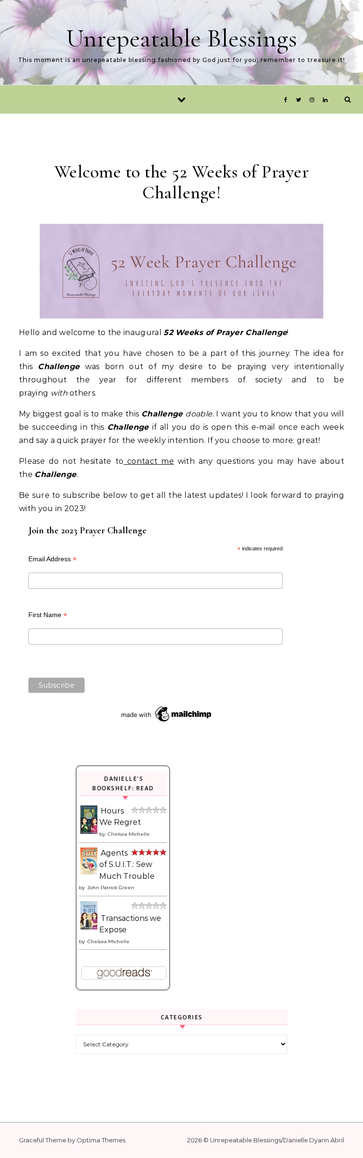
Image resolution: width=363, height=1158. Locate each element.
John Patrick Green (110, 887)
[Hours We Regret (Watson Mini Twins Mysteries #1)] (89, 831)
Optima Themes (101, 1140)
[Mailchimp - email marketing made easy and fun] (167, 721)
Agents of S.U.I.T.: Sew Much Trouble (127, 865)
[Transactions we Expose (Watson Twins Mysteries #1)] (89, 926)
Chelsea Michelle (129, 834)
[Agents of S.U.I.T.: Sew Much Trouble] (89, 871)
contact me (148, 461)
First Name (47, 614)
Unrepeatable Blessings (181, 38)
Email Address (52, 559)
